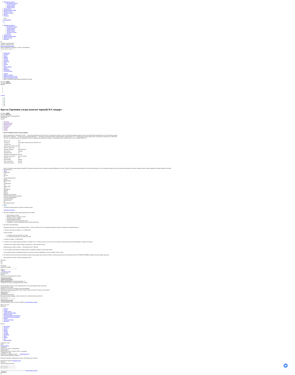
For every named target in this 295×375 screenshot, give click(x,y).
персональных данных (31, 302)
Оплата (6, 130)
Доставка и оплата (8, 13)
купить (2, 270)
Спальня (6, 60)
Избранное (6, 69)
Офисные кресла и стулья (10, 76)
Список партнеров (8, 319)
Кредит (6, 14)
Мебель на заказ (8, 11)
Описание (6, 121)
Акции (5, 68)
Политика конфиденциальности (12, 315)
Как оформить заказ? (12, 3)
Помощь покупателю (9, 2)
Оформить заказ (16, 360)
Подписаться (4, 293)
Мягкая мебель (7, 67)
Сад (5, 65)
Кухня (5, 55)
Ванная (6, 64)
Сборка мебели (11, 6)
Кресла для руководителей (11, 77)
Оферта (6, 318)
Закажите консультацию (6, 279)
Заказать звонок (5, 345)
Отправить (3, 372)
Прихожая (6, 61)
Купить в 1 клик (6, 271)
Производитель (8, 124)
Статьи (5, 310)
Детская (6, 58)
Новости (6, 308)
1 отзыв (3, 95)
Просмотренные (8, 71)
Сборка (6, 128)
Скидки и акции (11, 4)
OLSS (5, 171)
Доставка (6, 127)
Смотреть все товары (9, 210)
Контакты (6, 15)
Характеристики (8, 123)
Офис (5, 62)
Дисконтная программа (10, 10)
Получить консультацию (7, 300)
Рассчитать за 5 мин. (6, 278)
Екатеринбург (7, 20)
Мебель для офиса (8, 75)
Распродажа (7, 53)
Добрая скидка (7, 8)
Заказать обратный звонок (7, 46)
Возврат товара (11, 7)
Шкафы (6, 57)
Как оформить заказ (12, 26)
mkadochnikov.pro (24, 354)
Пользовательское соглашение (12, 317)
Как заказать (7, 125)
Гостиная (6, 54)
